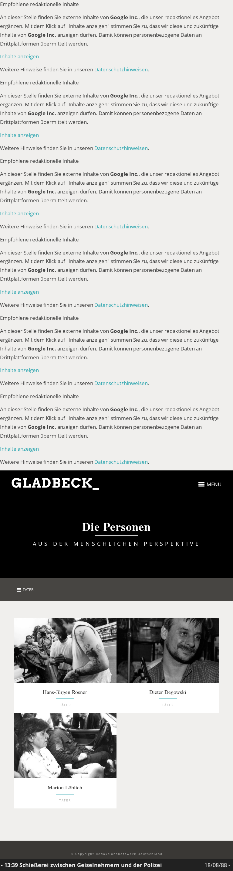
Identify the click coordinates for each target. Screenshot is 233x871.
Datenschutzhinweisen (121, 69)
